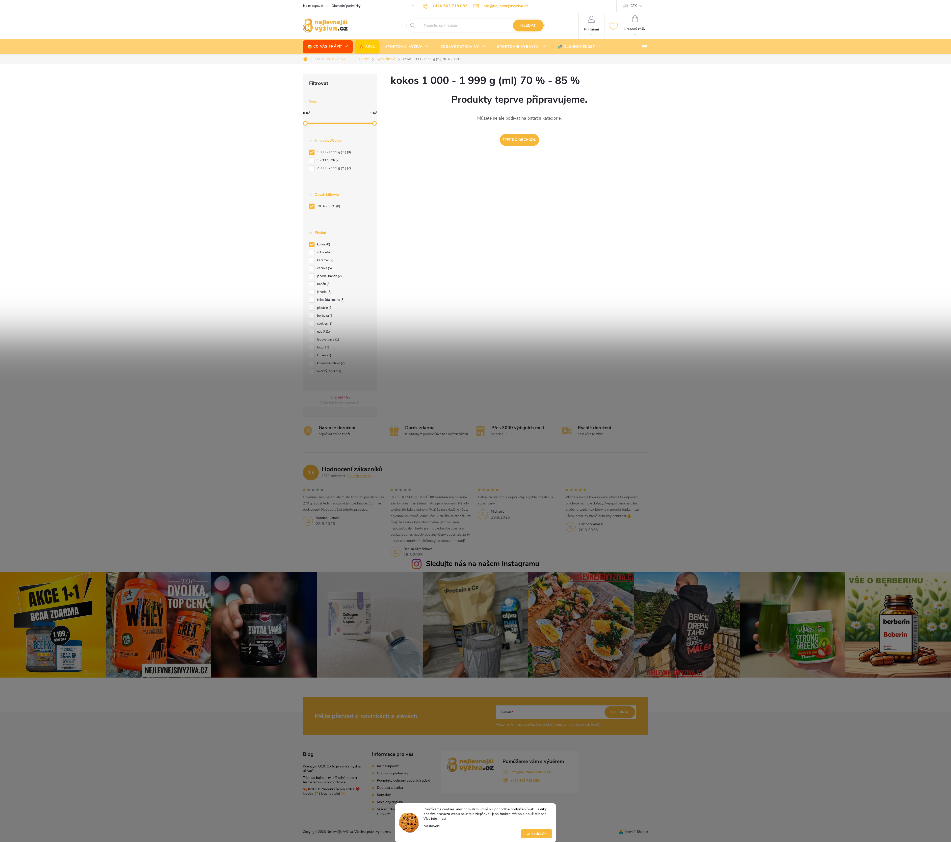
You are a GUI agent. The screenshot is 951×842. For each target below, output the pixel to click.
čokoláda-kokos (330, 300)
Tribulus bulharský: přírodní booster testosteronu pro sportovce (330, 780)
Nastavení (431, 826)
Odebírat (620, 712)
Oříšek (323, 355)
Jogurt (323, 347)
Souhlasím (539, 833)
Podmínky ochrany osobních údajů (403, 780)
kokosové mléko (330, 363)
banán (323, 284)
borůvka (325, 316)
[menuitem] (328, 46)
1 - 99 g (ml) (328, 160)
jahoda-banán (329, 276)
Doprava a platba (390, 787)
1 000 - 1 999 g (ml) (333, 152)
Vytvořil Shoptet (636, 832)
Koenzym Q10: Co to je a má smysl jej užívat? (332, 768)
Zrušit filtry (342, 397)
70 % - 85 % (328, 206)
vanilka (324, 268)
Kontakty (384, 794)
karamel (324, 260)
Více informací (434, 818)
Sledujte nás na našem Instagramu (482, 564)
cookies (324, 323)
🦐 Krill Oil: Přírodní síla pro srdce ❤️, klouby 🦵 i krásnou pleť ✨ (331, 791)
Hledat (528, 25)
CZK (634, 6)
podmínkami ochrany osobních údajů (571, 724)
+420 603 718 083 (524, 780)
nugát (323, 331)
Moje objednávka (390, 802)
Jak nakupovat (313, 6)
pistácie (324, 308)
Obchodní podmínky (346, 6)
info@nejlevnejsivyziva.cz (530, 772)
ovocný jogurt (328, 371)
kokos (323, 244)
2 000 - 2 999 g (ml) (333, 168)
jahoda (323, 292)
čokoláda (325, 252)
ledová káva (327, 339)
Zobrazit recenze (359, 476)
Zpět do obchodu (519, 139)
